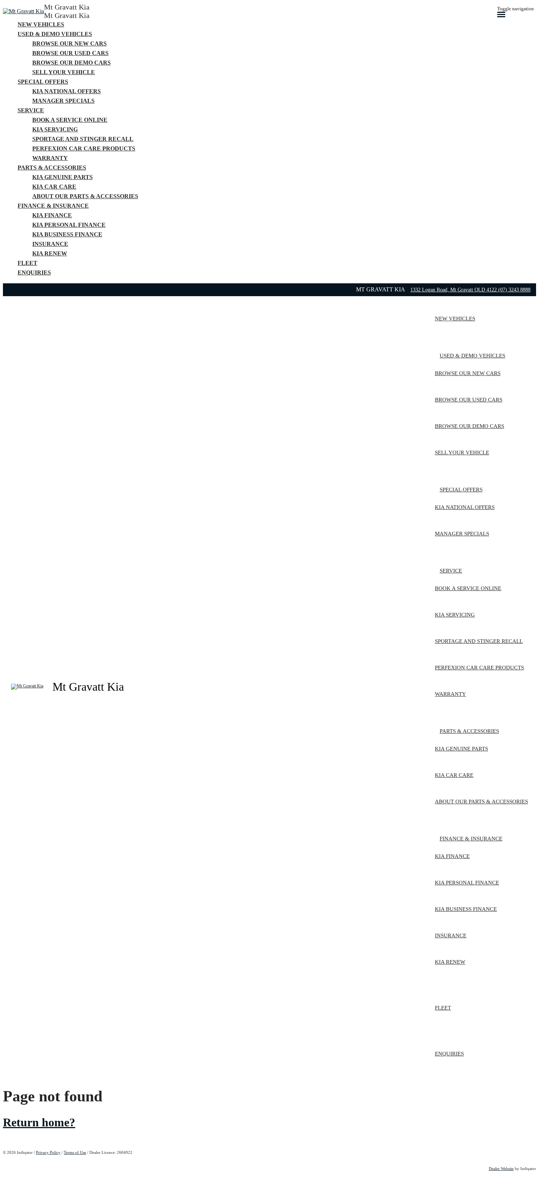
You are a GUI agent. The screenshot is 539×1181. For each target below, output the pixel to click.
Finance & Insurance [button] (53, 206)
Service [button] (31, 110)
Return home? (39, 1122)
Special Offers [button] (43, 82)
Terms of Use (75, 1152)
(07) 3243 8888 (514, 289)
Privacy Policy (48, 1152)
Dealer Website (501, 1168)
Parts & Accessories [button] (52, 167)
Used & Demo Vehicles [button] (55, 34)
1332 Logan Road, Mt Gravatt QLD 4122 (454, 289)
